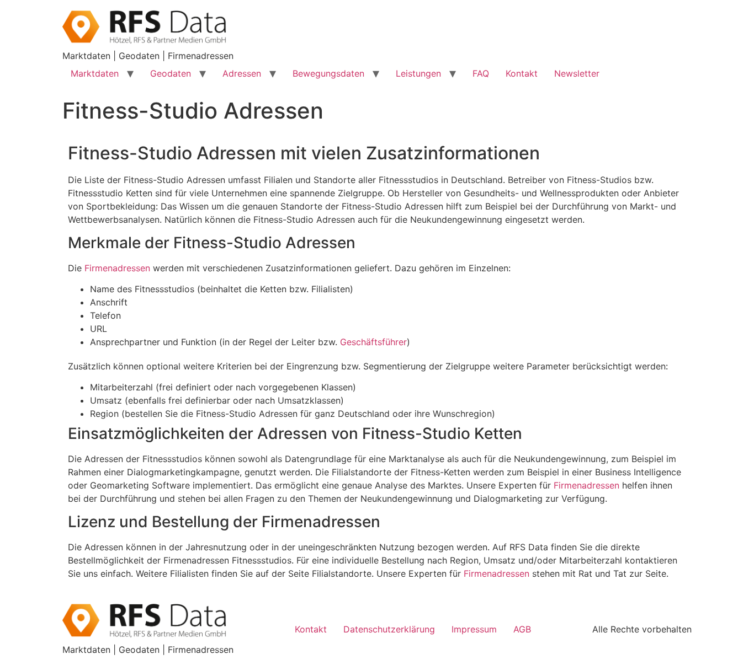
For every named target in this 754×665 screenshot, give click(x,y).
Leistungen (418, 73)
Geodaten (170, 73)
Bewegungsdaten (328, 73)
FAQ (480, 73)
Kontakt (522, 73)
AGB (522, 629)
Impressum (474, 629)
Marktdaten (95, 73)
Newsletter (576, 73)
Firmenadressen (117, 267)
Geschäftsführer (373, 341)
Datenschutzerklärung (389, 629)
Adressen (241, 73)
